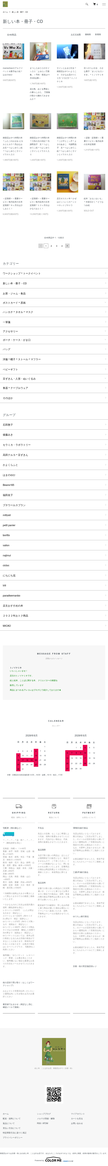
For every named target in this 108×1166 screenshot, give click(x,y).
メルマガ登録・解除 (46, 1118)
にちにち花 (9, 575)
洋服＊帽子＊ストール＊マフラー (22, 359)
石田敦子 (8, 424)
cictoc (6, 565)
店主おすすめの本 (13, 605)
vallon (6, 545)
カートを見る (77, 1118)
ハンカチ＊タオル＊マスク (18, 312)
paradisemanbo (11, 595)
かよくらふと (10, 464)
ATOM (45, 1123)
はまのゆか (9, 475)
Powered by (39, 1160)
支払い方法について (12, 1128)
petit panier (9, 525)
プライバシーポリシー (12, 1137)
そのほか (8, 398)
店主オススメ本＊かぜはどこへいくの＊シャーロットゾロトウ (66, 201)
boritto (6, 535)
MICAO (7, 625)
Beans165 (8, 485)
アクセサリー (10, 331)
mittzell (7, 515)
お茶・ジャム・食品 (14, 293)
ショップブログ (44, 1113)
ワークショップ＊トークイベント (22, 273)
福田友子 (8, 495)
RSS (39, 1123)
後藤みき (8, 434)
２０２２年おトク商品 (15, 615)
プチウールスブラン (14, 505)
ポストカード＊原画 (14, 302)
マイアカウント (78, 1113)
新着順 (98, 34)
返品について (9, 1123)
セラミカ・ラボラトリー (17, 444)
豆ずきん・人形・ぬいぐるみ (19, 378)
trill (4, 585)
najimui (7, 555)
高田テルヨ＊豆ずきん (15, 455)
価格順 (88, 34)
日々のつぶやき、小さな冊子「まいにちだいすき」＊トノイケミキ (94, 71)
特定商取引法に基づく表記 (14, 1132)
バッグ (6, 349)
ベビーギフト (10, 369)
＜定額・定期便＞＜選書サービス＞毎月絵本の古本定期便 (94, 141)
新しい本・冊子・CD (20, 12)
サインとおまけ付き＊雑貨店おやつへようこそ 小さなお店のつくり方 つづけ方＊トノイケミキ (67, 75)
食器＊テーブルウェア (15, 388)
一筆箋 (6, 322)
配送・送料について (12, 1118)
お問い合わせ (77, 1123)
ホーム (5, 12)
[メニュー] (104, 4)
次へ (67, 246)
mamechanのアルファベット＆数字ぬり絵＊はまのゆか (13, 71)
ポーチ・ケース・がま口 (17, 340)
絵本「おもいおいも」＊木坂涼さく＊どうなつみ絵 (94, 201)
